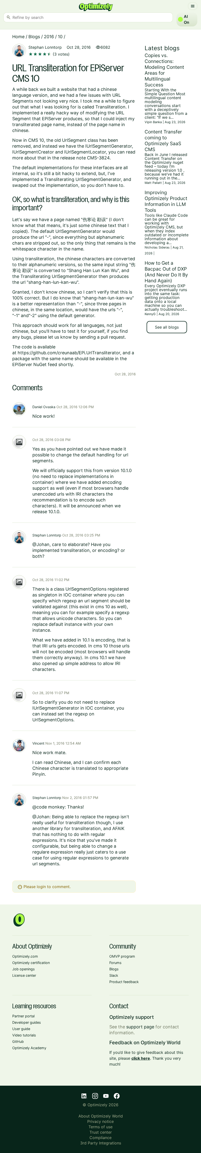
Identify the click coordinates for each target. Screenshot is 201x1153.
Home (18, 36)
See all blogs (167, 327)
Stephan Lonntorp (45, 47)
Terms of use (100, 1126)
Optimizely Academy (29, 1048)
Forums (115, 963)
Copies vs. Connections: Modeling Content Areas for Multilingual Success (164, 70)
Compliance (100, 1137)
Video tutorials (24, 1035)
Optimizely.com (25, 956)
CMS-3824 (98, 157)
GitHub (18, 1041)
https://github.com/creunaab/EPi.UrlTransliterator (69, 352)
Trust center (100, 1132)
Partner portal (23, 1016)
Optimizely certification (31, 963)
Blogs (34, 36)
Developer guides (26, 1022)
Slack (113, 975)
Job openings (23, 969)
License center (24, 975)
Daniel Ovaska (43, 407)
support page (140, 1026)
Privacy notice (100, 1121)
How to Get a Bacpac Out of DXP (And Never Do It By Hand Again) (166, 272)
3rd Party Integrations (100, 1143)
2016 (49, 36)
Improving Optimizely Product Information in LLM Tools (166, 201)
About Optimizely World (100, 1116)
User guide (21, 1029)
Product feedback (124, 982)
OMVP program (122, 956)
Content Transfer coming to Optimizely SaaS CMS (163, 140)
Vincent (38, 743)
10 (60, 36)
